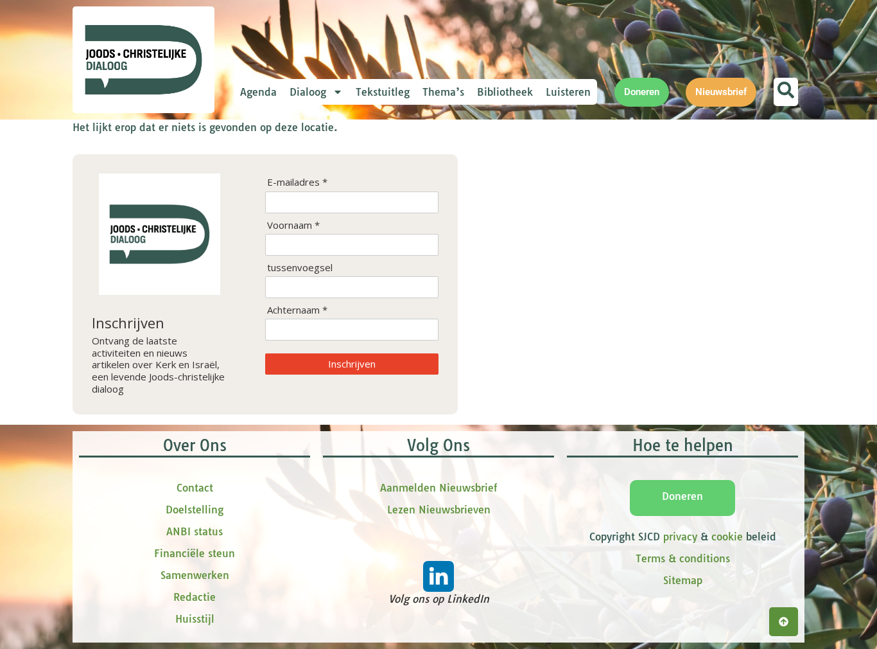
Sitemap (682, 580)
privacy (680, 536)
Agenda (258, 91)
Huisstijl (194, 618)
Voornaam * (293, 225)
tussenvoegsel (300, 268)
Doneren (682, 496)
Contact (195, 487)
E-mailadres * (297, 182)
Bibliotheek (505, 91)
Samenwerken (195, 575)
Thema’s (443, 91)
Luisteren (568, 91)
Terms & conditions (683, 558)
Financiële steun (194, 553)
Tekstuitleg (383, 91)
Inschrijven (352, 363)
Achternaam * (297, 310)
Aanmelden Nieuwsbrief (438, 487)
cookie (727, 536)
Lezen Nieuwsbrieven (439, 509)
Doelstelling (194, 509)
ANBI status (194, 531)
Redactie (194, 597)
